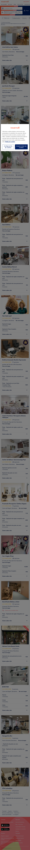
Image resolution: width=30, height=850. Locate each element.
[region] (15, 137)
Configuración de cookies (8, 146)
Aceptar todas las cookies (21, 146)
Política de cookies (10, 141)
